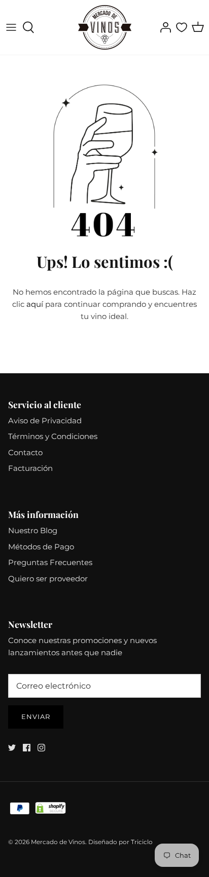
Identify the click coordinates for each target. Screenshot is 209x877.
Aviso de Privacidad (45, 420)
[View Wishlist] (182, 27)
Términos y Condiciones (52, 436)
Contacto (25, 452)
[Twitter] (12, 747)
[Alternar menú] (11, 27)
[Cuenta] (163, 27)
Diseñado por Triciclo (120, 842)
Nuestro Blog (32, 530)
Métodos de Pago (41, 546)
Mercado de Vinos (58, 842)
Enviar (35, 716)
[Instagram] (41, 747)
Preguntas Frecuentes (50, 562)
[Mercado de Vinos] (104, 27)
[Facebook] (26, 747)
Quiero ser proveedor (48, 578)
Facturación (30, 468)
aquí (34, 304)
